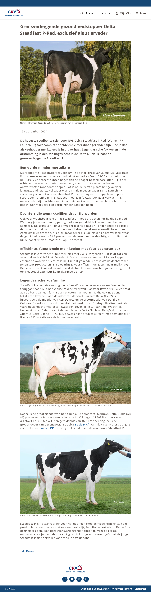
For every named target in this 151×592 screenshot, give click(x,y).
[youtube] (72, 579)
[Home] (14, 13)
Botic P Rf (82, 424)
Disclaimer (140, 588)
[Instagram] (79, 579)
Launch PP (46, 428)
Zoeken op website (98, 13)
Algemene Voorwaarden (95, 588)
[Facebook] (65, 579)
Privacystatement (121, 588)
